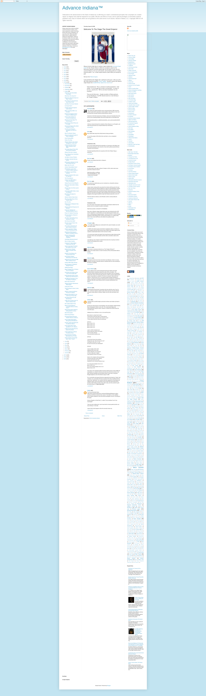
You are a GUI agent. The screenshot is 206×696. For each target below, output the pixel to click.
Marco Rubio (139, 445)
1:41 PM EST (90, 162)
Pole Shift (129, 494)
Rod (139, 513)
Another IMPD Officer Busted (71, 262)
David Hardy (137, 341)
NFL (139, 476)
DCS (141, 345)
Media (130, 459)
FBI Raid (137, 371)
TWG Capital (137, 548)
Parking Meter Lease (131, 484)
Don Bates (129, 353)
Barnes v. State (141, 292)
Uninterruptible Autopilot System (135, 550)
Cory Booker (139, 333)
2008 (65, 82)
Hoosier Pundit (131, 83)
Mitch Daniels (138, 467)
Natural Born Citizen (138, 473)
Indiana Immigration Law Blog (134, 90)
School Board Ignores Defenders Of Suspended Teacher (135, 610)
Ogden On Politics (132, 119)
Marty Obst (129, 456)
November (67, 85)
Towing (132, 548)
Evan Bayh (129, 369)
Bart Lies (89, 158)
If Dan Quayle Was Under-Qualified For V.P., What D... (71, 326)
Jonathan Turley (131, 101)
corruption (133, 333)
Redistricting (139, 503)
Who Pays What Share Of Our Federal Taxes (71, 199)
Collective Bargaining (133, 329)
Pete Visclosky (130, 491)
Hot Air (129, 86)
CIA (138, 320)
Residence (140, 506)
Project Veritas (135, 496)
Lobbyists (138, 441)
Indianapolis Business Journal (135, 179)
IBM (143, 391)
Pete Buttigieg (139, 490)
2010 (65, 78)
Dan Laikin (142, 335)
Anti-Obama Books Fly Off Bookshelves (70, 298)
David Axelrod (134, 339)
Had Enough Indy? (132, 78)
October (67, 87)
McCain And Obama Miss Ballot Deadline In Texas (72, 126)
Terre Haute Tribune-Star (133, 199)
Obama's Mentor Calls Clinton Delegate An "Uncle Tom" (71, 142)
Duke (141, 357)
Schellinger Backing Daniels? (71, 239)
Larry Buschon (136, 434)
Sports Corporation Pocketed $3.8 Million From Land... (71, 247)
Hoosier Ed (130, 82)
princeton (129, 496)
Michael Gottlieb (130, 463)
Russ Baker (130, 129)
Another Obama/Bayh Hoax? (71, 167)
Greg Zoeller (136, 384)
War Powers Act (139, 556)
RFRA (136, 507)
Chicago (128, 319)
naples (128, 472)
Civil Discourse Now (132, 67)
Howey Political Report (133, 173)
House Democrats (130, 391)
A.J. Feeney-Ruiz (130, 278)
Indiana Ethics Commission (134, 393)
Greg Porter (129, 384)
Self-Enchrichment (138, 525)
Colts (141, 329)
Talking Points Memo (132, 137)
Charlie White (137, 317)
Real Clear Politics (132, 194)
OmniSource (139, 480)
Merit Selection (139, 460)
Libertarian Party (130, 438)
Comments (131, 225)
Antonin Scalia (130, 286)
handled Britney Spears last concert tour (102, 82)
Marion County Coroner (132, 446)
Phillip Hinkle (139, 492)
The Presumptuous (69, 178)
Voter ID (135, 555)
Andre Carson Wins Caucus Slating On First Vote (139, 598)
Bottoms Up (131, 304)
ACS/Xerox (132, 279)
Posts (130, 223)
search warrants (130, 524)
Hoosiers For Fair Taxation (134, 85)
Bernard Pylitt (139, 296)
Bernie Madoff (130, 297)
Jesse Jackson (134, 415)
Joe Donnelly (139, 418)
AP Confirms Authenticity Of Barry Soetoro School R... (71, 226)
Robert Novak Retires (69, 314)
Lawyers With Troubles (133, 106)
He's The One (68, 202)
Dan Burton (129, 335)
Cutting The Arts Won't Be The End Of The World (71, 329)
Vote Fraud (138, 554)
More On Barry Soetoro (70, 241)
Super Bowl (131, 533)
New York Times (131, 188)
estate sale (140, 368)
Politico (130, 193)
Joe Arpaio (133, 418)
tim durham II (137, 543)
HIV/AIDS (136, 389)
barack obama (131, 292)
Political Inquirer (93, 76)
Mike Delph (139, 464)
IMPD (142, 392)
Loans (133, 441)
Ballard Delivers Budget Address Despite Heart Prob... (70, 250)
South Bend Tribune (132, 196)
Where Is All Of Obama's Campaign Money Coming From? (71, 306)
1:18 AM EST (90, 386)
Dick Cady (137, 350)
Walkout (140, 555)
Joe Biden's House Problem (71, 157)
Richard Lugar (136, 509)
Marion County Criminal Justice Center (135, 447)
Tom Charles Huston (131, 547)
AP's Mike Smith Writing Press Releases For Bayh (71, 218)
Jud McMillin (132, 427)
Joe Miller (137, 419)
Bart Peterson (139, 293)
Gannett (134, 377)
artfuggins (89, 223)
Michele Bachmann (130, 464)
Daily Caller (130, 68)
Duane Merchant (130, 356)
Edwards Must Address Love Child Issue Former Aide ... (71, 295)
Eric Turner (135, 365)
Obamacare (135, 477)
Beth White (137, 297)
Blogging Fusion (132, 63)
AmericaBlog (131, 59)
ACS (142, 278)
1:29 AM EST (90, 410)
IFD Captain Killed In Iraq (70, 303)
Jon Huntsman (131, 426)
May (66, 345)
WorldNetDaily (131, 209)
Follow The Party (68, 140)
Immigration (138, 392)
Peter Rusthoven (138, 491)
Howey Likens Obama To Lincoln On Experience (70, 117)
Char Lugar (134, 316)
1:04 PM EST (90, 139)
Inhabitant (142, 404)
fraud (130, 376)
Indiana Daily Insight (132, 175)
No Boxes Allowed (132, 114)
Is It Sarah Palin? (68, 105)
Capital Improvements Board (132, 311)
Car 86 (141, 311)
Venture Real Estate (131, 551)
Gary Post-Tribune (132, 171)
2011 (65, 76)
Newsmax (130, 189)
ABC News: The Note (133, 152)
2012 (65, 74)
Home (103, 415)
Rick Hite (140, 510)
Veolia (130, 552)
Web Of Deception (69, 312)
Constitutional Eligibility (131, 331)
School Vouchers (130, 521)
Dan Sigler (138, 337)
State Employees (130, 528)
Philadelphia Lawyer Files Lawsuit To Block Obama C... (71, 169)
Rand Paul (134, 500)
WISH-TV (130, 203)
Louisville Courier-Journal (134, 186)
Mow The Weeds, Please (70, 133)
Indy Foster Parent (132, 93)
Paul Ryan (140, 487)
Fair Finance (138, 369)
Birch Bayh (140, 300)
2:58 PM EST (90, 243)
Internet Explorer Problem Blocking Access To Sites (71, 335)
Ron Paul (141, 514)
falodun (128, 371)
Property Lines (131, 124)
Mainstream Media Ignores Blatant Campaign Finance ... (72, 233)
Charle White (139, 316)
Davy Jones (134, 345)
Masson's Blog (131, 108)
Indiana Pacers (136, 396)
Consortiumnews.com (133, 158)
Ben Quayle (133, 296)
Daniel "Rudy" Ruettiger (137, 338)
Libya (141, 438)
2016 (65, 67)
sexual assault (130, 526)
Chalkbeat (130, 65)
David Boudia (141, 339)
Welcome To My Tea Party (134, 144)
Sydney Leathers (132, 536)
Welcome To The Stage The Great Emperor (71, 120)
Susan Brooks (139, 533)
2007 (65, 355)
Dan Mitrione (131, 337)
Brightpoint (134, 307)
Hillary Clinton (130, 389)
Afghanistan (139, 279)
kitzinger (137, 433)
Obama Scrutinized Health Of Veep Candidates (71, 136)
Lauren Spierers (139, 435)
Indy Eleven (134, 404)
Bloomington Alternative (133, 153)
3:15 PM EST (90, 264)
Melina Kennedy (137, 459)
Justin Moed (137, 428)
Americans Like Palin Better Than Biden (71, 93)
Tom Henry (138, 547)
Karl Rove (133, 430)
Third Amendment (130, 540)
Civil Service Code (135, 326)
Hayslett (138, 387)
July (66, 341)
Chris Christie (141, 319)
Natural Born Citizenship (134, 475)
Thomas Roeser (132, 541)
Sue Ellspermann (140, 532)
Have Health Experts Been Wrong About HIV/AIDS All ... (71, 320)
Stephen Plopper (139, 528)
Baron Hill (131, 293)
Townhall (130, 141)
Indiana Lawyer (131, 176)
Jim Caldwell (129, 416)
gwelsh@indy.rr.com (66, 47)
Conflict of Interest (130, 330)
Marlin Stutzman (139, 452)
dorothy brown (135, 354)
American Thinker (132, 60)
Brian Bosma (129, 305)
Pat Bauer (140, 484)
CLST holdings (137, 327)
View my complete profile (132, 30)
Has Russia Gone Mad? (70, 221)
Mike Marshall (130, 465)
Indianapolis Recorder (133, 181)
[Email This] (104, 101)
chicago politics (134, 319)
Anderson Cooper (130, 281)
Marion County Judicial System (136, 449)
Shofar (88, 299)
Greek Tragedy (102, 81)
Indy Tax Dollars (131, 98)
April (66, 347)
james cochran (136, 408)
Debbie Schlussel (132, 70)
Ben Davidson (137, 294)
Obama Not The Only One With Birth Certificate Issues (71, 260)
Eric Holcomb (137, 364)
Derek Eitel (131, 350)
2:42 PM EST (90, 218)
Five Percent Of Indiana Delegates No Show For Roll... (70, 130)
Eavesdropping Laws (132, 361)
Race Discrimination (136, 499)
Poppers (139, 495)
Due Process (139, 356)
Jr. (127, 427)
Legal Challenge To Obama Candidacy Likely (71, 332)
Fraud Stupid (131, 73)
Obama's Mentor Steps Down (71, 197)
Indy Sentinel (131, 95)
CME (143, 327)
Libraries (136, 438)
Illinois (133, 392)
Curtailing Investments (138, 334)
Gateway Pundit (131, 75)
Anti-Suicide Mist (139, 285)
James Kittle (133, 410)
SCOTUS (130, 132)
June (66, 343)
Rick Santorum (137, 511)
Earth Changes (134, 360)
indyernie (89, 247)
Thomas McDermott (140, 540)
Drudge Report (131, 161)
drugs (141, 354)
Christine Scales (132, 320)
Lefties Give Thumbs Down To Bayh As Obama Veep (71, 301)
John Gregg (135, 423)
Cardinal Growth (130, 312)
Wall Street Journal (130, 556)
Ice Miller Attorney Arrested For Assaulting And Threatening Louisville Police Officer (139, 631)
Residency (129, 507)
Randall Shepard (140, 500)
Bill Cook (134, 300)
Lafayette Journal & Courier (134, 184)
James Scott (137, 412)
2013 (65, 72)
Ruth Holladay (131, 131)
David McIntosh (135, 342)
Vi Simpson (135, 552)
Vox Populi (89, 108)
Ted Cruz (133, 539)
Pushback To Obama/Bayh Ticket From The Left (70, 244)
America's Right (131, 57)
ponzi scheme (130, 495)
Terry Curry (138, 539)
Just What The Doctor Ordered (71, 104)
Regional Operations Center (134, 505)
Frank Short (134, 375)
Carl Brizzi (137, 312)
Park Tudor (139, 483)
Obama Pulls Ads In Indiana (71, 152)
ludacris (134, 442)
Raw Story (130, 128)
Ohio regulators (130, 480)
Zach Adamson (136, 562)
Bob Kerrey (140, 301)
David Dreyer (131, 341)
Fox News (130, 170)
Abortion (137, 278)
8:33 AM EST (90, 127)
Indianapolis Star (132, 183)
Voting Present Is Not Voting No (71, 183)
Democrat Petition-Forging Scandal (135, 348)
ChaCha (128, 316)
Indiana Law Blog (132, 91)
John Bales (129, 422)
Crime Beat (129, 334)
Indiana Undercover (138, 400)
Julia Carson (139, 427)
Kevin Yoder (141, 431)
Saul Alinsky (140, 520)
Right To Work (134, 513)
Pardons (133, 483)
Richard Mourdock (131, 510)
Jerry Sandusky (136, 414)
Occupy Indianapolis (138, 479)
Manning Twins (136, 443)
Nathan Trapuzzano (135, 472)
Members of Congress (131, 460)
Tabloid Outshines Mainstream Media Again (71, 284)
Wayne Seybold (131, 558)
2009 (65, 80)
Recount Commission (133, 502)
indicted (128, 404)
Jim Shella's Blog (132, 100)
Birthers (128, 301)
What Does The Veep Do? (70, 96)
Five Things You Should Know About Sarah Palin (71, 101)
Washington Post (132, 207)
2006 (65, 357)
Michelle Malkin (131, 109)
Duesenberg (129, 357)
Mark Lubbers (141, 450)
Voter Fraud (129, 555)
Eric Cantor (131, 364)
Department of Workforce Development (136, 349)
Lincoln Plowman (131, 439)
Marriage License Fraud (131, 455)
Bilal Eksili (134, 298)
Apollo (137, 286)
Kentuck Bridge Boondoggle (132, 431)
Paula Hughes (130, 488)
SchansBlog (131, 134)
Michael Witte (139, 463)
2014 (65, 70)
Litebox (138, 439)
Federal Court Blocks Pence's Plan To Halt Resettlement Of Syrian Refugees (135, 588)
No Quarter (130, 116)
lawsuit (128, 437)
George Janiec (141, 377)
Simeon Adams (139, 526)
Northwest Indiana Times (133, 191)
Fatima (132, 371)
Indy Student (131, 96)
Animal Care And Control (137, 283)
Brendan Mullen (139, 304)
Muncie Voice (131, 111)
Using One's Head (69, 286)
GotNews (130, 77)
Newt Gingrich (134, 476)
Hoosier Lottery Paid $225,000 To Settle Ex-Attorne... (71, 323)
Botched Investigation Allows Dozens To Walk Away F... (71, 114)
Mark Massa (131, 452)
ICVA (129, 392)
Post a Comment (89, 413)
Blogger (109, 685)
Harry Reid (133, 387)
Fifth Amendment (135, 372)
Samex (128, 520)
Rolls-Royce (135, 514)
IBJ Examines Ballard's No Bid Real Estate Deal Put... (71, 163)
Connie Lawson (139, 330)
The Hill (130, 201)
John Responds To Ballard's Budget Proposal (71, 265)
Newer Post (86, 415)
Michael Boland (130, 461)
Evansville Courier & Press (134, 163)
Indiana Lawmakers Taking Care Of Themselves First (71, 229)
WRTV (129, 204)
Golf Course (136, 381)
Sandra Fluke (133, 520)
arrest (137, 289)
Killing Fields (131, 433)
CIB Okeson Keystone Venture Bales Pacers (135, 322)
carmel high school (138, 315)
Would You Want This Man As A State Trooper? (71, 98)
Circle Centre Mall (137, 323)
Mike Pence (137, 465)
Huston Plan (138, 391)
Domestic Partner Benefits (137, 352)
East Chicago (141, 360)
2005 (65, 358)
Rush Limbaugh (136, 517)
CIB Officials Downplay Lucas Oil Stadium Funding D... (71, 279)
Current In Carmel (132, 160)
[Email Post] (102, 101)
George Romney (132, 379)
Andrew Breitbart (134, 282)
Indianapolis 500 (130, 401)
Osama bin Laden (130, 481)
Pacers (137, 481)
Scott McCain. (133, 522)
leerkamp (133, 437)
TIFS (138, 541)
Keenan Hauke (139, 430)
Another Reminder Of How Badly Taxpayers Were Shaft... (70, 146)
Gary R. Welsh (90, 268)
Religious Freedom (131, 506)
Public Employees (135, 498)
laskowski (142, 434)
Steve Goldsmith (136, 529)
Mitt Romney (141, 469)
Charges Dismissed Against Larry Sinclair (71, 108)
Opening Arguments (132, 121)
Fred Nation (135, 376)
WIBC (136, 559)
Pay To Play (136, 488)
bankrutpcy (140, 290)
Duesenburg (136, 357)
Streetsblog (130, 136)
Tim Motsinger (135, 544)
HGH (140, 388)
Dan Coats (136, 335)
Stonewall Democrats (131, 532)
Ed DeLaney (140, 361)
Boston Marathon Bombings (137, 303)
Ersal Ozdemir (137, 367)
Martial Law (140, 455)
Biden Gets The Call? (69, 165)
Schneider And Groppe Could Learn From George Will (71, 273)
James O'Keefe (132, 411)
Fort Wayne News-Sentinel (134, 166)
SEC (137, 524)
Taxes (128, 539)
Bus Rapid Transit (136, 309)
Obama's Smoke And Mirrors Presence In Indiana (71, 292)
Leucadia (139, 437)
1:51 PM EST (90, 177)
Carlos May (136, 313)
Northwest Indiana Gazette (134, 118)
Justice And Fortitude (132, 103)
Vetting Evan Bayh (69, 267)
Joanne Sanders (137, 416)
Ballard (134, 290)
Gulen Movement (136, 385)
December (67, 83)
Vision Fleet (141, 552)
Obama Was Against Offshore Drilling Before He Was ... (71, 310)
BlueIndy (134, 301)
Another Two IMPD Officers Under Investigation (70, 180)
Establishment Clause (131, 368)
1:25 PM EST (90, 154)
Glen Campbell (139, 379)
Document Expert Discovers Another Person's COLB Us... (72, 317)
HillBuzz (130, 80)
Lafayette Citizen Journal (133, 105)
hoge (141, 389)
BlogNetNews (131, 62)
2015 (65, 68)
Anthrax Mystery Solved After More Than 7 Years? (71, 338)
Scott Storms (140, 522)
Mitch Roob (133, 469)
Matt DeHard (136, 457)
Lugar (139, 442)
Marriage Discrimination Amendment (134, 453)
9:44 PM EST (90, 295)
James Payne (139, 411)
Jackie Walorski (135, 407)
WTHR (129, 206)
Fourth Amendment (138, 373)
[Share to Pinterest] (110, 101)
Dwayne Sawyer (138, 358)
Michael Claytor (139, 461)
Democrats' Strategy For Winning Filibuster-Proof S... (71, 210)
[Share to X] (107, 101)
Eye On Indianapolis (132, 72)
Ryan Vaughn (137, 518)
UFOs (143, 548)
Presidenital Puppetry (133, 123)
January (67, 352)
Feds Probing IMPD (69, 138)
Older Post (119, 415)
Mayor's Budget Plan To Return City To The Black (71, 270)
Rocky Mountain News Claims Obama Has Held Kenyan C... (72, 276)
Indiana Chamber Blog (133, 88)
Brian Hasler (136, 305)
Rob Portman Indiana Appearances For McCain (71, 257)
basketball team (130, 294)
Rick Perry (129, 511)
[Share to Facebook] (109, 101)
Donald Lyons (136, 353)
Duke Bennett (130, 358)
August (66, 91)
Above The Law (131, 55)
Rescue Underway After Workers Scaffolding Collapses (70, 236)
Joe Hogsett (130, 419)
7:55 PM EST (90, 283)
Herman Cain (134, 388)
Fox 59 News (131, 168)
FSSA (129, 377)
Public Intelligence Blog (133, 126)
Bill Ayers (139, 298)
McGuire (142, 457)
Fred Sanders (141, 376)
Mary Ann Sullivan (136, 456)
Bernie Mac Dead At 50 (70, 281)
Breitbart (130, 155)
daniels (128, 339)
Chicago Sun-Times (132, 157)
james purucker (130, 412)
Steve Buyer (129, 529)
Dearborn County (130, 346)
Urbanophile (131, 142)
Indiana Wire (131, 178)
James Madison (141, 410)
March (66, 349)
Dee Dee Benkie (139, 346)
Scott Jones (137, 521)
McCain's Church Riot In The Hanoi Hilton (71, 223)
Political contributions (138, 494)
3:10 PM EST (90, 253)
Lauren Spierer (131, 435)
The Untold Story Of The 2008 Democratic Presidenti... (71, 150)
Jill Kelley (140, 415)
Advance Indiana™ (82, 7)
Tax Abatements (139, 537)
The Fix (130, 139)
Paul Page (134, 487)
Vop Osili (131, 554)
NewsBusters (131, 113)
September (67, 89)
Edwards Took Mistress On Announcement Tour (70, 254)
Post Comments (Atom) (95, 418)
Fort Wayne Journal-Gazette (134, 165)
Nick (88, 131)
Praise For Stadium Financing (71, 213)
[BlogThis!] (106, 101)
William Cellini (141, 559)
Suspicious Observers (133, 198)
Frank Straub (141, 375)
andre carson (140, 281)
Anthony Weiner (130, 285)
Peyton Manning (130, 492)
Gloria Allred (129, 381)
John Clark (137, 422)
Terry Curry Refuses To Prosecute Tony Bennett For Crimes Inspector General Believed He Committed (135, 644)
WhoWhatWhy (131, 146)
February (67, 350)
